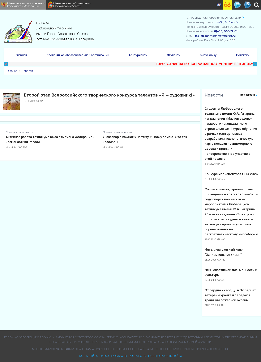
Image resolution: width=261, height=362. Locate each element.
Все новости (247, 94)
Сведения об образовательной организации (77, 55)
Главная (21, 55)
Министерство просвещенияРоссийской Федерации (26, 5)
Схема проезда (111, 356)
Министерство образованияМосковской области (72, 5)
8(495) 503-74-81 (225, 31)
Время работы (135, 356)
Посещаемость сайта (165, 356)
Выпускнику (208, 55)
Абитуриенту (138, 55)
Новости (27, 71)
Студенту (173, 55)
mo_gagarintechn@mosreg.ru (215, 35)
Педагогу (242, 55)
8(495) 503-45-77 (227, 22)
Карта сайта (88, 356)
